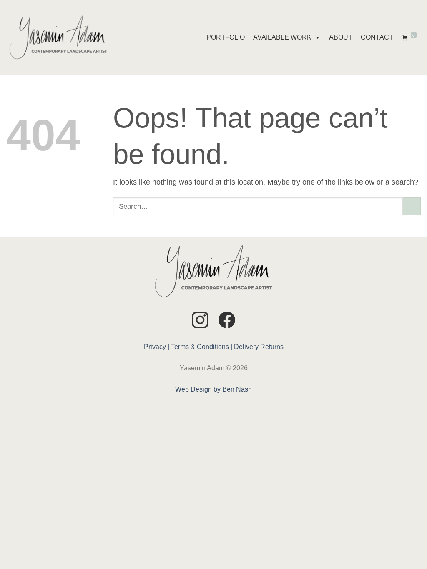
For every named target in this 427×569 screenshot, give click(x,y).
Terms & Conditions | (201, 346)
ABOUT (340, 37)
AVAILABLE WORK (282, 37)
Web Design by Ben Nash (213, 389)
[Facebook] (227, 321)
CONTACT (377, 37)
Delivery (246, 346)
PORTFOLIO (225, 37)
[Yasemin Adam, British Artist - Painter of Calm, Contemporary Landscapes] (58, 37)
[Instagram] (200, 321)
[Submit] (412, 206)
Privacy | (156, 346)
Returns (272, 346)
